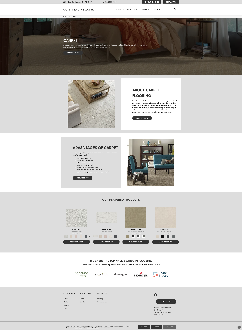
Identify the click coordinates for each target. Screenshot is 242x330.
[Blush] (76, 236)
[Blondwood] (135, 218)
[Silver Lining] (143, 236)
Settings (169, 327)
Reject (156, 327)
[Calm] (81, 236)
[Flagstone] (138, 236)
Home (64, 16)
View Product (76, 242)
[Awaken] (71, 236)
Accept (144, 327)
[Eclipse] (133, 236)
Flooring (69, 16)
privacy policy (78, 327)
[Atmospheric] (76, 218)
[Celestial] (86, 236)
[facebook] (155, 295)
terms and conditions (93, 327)
